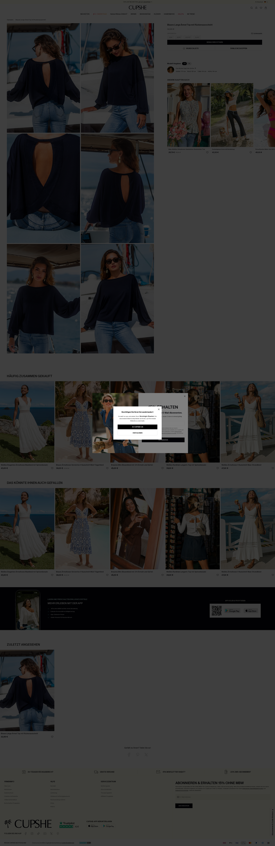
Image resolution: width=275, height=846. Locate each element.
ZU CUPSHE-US (137, 427)
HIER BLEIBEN (137, 433)
